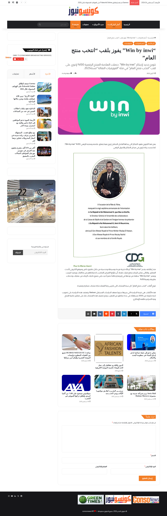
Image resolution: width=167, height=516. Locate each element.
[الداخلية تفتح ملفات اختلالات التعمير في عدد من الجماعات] (44, 112)
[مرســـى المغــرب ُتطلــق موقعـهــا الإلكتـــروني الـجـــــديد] (108, 381)
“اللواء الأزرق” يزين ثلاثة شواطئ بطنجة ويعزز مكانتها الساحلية (24, 99)
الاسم (153, 455)
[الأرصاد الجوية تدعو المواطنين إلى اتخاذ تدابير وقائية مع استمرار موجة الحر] (44, 124)
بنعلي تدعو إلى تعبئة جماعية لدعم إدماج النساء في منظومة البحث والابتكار (143, 355)
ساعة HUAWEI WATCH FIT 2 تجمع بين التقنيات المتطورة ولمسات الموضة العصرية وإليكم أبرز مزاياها (76, 355)
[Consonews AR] (118, 504)
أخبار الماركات (114, 25)
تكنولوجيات (128, 43)
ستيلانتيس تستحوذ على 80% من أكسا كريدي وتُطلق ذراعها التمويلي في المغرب (76, 396)
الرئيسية (127, 25)
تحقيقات (85, 25)
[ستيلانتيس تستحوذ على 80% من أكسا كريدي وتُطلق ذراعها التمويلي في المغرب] (76, 383)
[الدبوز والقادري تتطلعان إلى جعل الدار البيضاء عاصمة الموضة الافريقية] (108, 348)
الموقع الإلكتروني (101, 466)
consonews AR (88, 511)
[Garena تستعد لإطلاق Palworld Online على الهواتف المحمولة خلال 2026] (44, 87)
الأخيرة (47, 74)
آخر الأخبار (151, 43)
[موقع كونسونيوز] (83, 11)
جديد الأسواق (99, 25)
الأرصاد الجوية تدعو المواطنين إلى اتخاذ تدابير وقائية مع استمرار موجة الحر (24, 123)
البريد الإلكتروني (150, 466)
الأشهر (32, 74)
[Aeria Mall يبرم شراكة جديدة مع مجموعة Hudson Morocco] (141, 383)
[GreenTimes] (91, 504)
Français (75, 25)
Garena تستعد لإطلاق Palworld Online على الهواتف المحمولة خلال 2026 (103, 3)
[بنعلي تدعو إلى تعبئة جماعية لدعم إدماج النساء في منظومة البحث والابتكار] (141, 342)
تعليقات (15, 74)
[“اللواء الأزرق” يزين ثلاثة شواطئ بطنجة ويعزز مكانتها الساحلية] (44, 99)
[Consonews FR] (146, 503)
